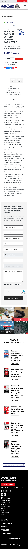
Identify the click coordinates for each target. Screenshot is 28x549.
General (4, 520)
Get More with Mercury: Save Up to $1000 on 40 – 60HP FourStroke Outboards (17, 427)
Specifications (13, 80)
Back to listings (8, 16)
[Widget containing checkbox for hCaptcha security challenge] (15, 292)
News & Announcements (14, 341)
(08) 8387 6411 (6, 491)
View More (6, 353)
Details (6, 79)
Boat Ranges (6, 523)
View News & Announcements (13, 465)
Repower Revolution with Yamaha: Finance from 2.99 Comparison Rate (17, 355)
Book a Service (8, 484)
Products (5, 530)
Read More (15, 363)
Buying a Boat (6, 533)
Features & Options (20, 80)
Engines (4, 526)
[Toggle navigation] (25, 6)
